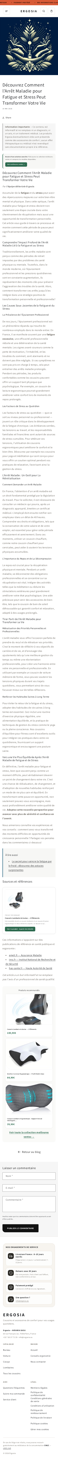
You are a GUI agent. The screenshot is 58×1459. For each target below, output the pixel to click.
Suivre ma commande (14, 1393)
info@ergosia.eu (22, 1301)
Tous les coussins (11, 1373)
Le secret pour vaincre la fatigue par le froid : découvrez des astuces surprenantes (30, 866)
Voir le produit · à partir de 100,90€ (20, 929)
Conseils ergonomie (41, 1355)
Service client (9, 1399)
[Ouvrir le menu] (6, 11)
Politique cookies (39, 1423)
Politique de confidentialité (38, 1394)
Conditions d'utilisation (42, 1405)
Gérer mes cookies (40, 1429)
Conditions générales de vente (41, 1400)
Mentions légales (39, 1387)
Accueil (34, 1350)
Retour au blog (31, 1152)
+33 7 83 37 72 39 (10, 1337)
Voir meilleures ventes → (16, 164)
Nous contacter (38, 1361)
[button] (51, 11)
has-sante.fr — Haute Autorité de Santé (30, 968)
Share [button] (8, 117)
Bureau (6, 1350)
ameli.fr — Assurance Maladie (25, 955)
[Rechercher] (43, 11)
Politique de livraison (41, 1417)
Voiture (6, 1355)
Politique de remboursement (39, 1412)
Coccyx (6, 1361)
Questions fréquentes (14, 1387)
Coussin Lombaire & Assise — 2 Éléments (22, 918)
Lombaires (8, 1367)
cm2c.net (7, 1448)
